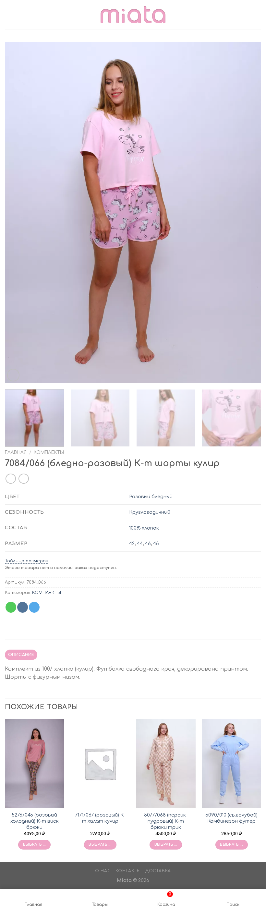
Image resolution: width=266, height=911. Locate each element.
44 (140, 543)
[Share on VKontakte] (22, 607)
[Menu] (9, 14)
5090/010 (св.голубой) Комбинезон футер (231, 818)
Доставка (158, 871)
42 (132, 543)
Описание (21, 655)
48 (156, 543)
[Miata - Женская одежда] (133, 14)
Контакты (128, 871)
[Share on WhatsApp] (11, 607)
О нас (103, 871)
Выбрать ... (34, 844)
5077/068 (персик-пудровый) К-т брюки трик (166, 820)
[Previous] (18, 213)
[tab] (21, 655)
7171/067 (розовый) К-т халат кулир (100, 818)
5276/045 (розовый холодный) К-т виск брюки (34, 820)
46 (148, 543)
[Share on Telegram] (34, 607)
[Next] (248, 213)
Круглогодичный (149, 512)
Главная (16, 452)
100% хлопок (144, 528)
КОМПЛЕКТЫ (49, 452)
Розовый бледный (151, 496)
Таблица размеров (26, 561)
